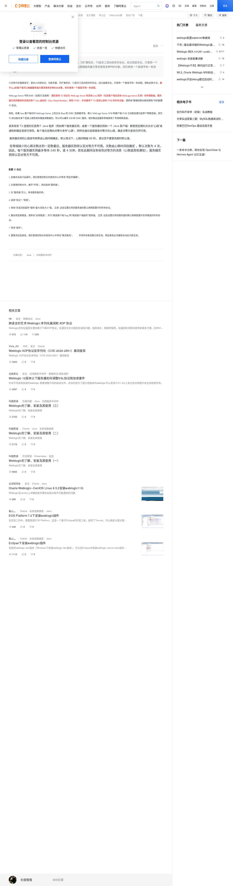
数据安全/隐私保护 (58, 373)
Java (29, 254)
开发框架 (27, 456)
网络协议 (28, 318)
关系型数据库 (47, 428)
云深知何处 (15, 483)
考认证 (102, 15)
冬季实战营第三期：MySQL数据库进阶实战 (200, 118)
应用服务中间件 (44, 254)
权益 (69, 6)
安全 (18, 318)
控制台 (203, 5)
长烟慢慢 (26, 880)
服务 (107, 6)
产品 (47, 6)
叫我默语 (13, 401)
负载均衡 (27, 401)
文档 (187, 5)
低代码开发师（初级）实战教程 (194, 112)
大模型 (37, 6)
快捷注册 (23, 59)
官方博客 (90, 15)
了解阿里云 (120, 6)
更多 (221, 102)
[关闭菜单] (6, 6)
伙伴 (98, 6)
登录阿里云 (54, 59)
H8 (10, 318)
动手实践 (78, 15)
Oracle (41, 346)
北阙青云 (13, 373)
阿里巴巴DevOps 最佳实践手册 (194, 125)
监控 (51, 456)
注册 (212, 5)
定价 (78, 6)
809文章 (58, 880)
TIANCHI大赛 (115, 15)
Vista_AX (14, 346)
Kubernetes (40, 456)
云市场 (88, 6)
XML (25, 346)
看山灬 (12, 511)
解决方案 (59, 6)
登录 (225, 5)
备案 (194, 5)
